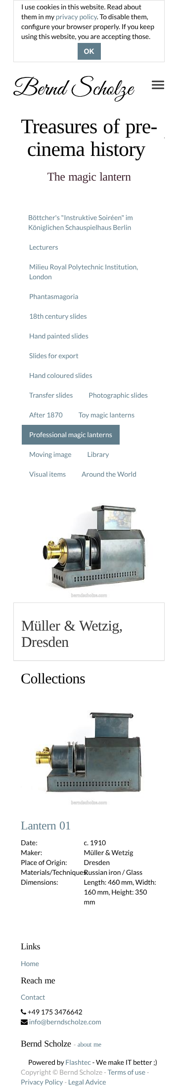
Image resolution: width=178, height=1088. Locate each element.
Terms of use (126, 1072)
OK (89, 51)
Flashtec (78, 1062)
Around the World (109, 474)
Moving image (50, 454)
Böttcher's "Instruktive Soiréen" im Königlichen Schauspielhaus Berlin (80, 222)
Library (98, 454)
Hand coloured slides (60, 375)
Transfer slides (51, 395)
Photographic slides (118, 395)
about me (89, 1044)
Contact (33, 997)
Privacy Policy (42, 1082)
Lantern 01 (46, 826)
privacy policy (76, 16)
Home (30, 963)
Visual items (47, 474)
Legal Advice (87, 1082)
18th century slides (58, 316)
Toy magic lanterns (106, 415)
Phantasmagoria (53, 296)
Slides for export (54, 355)
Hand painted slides (59, 336)
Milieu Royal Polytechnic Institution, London (83, 272)
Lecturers (43, 247)
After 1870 (46, 415)
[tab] (89, 631)
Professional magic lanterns (70, 434)
